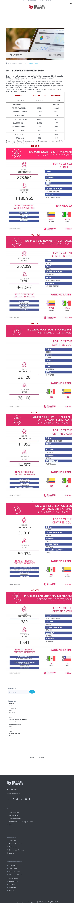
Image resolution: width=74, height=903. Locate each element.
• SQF (9, 735)
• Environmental (12, 708)
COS (10, 825)
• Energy (10, 705)
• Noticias (10, 729)
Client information (14, 812)
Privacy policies (32, 902)
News (25, 63)
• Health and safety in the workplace (17, 719)
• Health (10, 717)
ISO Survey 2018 (33, 63)
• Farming (10, 710)
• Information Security (13, 722)
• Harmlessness (12, 715)
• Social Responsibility (14, 733)
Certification (13, 841)
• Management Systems (14, 724)
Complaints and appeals (16, 850)
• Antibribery (11, 703)
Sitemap (11, 853)
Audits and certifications (16, 844)
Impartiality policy (21, 902)
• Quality (10, 731)
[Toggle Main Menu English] (70, 3)
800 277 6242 (28, 0)
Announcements (14, 815)
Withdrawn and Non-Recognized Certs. (21, 822)
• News (10, 726)
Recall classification (15, 818)
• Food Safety (11, 712)
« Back (32, 758)
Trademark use (13, 847)
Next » (41, 758)
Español (49, 0)
